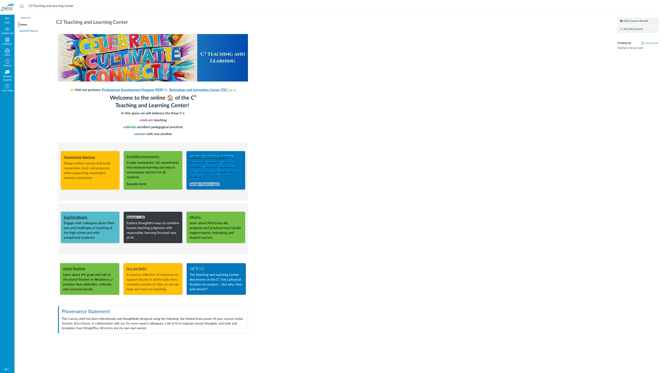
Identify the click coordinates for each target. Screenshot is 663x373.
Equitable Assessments (143, 156)
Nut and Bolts (136, 268)
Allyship (195, 217)
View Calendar (651, 43)
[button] (7, 63)
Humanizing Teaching (79, 157)
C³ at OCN (197, 268)
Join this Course (633, 29)
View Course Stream (635, 21)
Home (23, 24)
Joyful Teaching (74, 268)
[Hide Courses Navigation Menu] (22, 6)
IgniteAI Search (29, 31)
